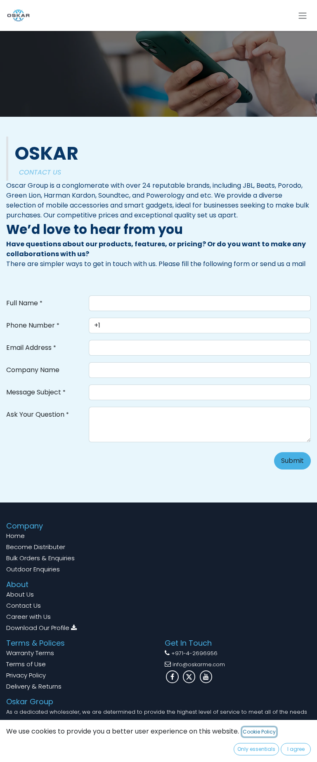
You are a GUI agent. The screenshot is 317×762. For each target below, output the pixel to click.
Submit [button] (292, 460)
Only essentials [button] (256, 749)
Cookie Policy (259, 731)
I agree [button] (296, 749)
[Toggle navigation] (302, 15)
